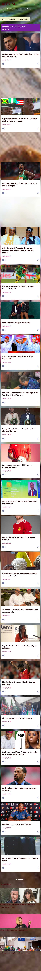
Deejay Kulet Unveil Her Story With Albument (14, 930)
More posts (20, 879)
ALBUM (8, 4)
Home (3, 19)
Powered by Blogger (22, 962)
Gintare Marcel (27, 967)
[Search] (34, 4)
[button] (37, 64)
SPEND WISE (12, 19)
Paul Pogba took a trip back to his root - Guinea (15, 953)
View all (5, 29)
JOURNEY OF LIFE (23, 19)
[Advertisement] (20, 82)
